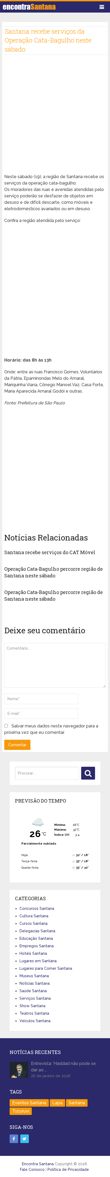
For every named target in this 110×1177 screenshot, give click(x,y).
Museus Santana (34, 976)
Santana (77, 1102)
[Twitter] (24, 1138)
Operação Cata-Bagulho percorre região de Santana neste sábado (53, 572)
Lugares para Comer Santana (45, 968)
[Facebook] (14, 1138)
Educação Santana (36, 938)
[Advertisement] (55, 118)
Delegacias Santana (37, 931)
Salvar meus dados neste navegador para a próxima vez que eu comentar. (51, 729)
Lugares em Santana (38, 961)
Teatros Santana (34, 1013)
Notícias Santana (34, 983)
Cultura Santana (33, 916)
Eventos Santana (29, 1102)
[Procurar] (88, 773)
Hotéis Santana (33, 953)
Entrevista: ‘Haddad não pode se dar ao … (63, 1066)
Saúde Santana (33, 991)
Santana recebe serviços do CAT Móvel (49, 552)
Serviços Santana (35, 998)
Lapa (57, 1102)
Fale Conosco (32, 1169)
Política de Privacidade (68, 1169)
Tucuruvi (20, 1111)
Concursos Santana (36, 908)
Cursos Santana (33, 923)
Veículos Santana (34, 1021)
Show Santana (32, 1006)
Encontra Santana (38, 1164)
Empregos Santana (36, 946)
